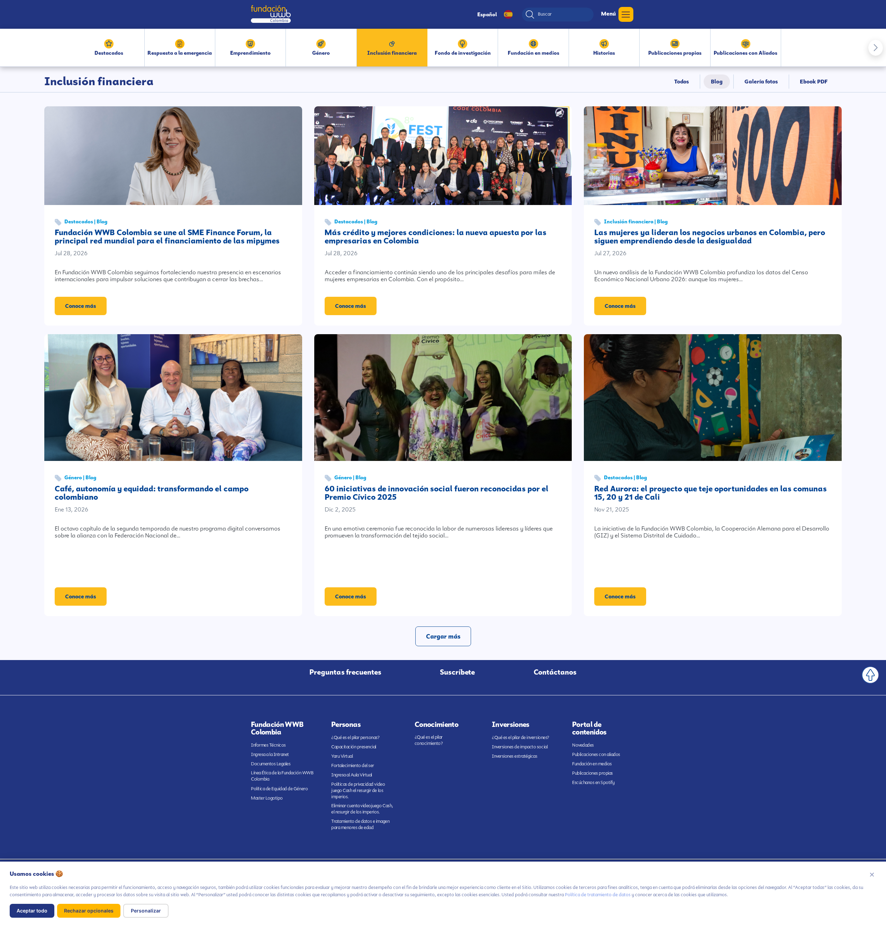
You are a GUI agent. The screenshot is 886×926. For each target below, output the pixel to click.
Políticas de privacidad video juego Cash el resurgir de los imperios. (358, 790)
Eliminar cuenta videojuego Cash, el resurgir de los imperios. (362, 808)
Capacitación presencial (353, 746)
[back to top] (870, 675)
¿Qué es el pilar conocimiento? (429, 740)
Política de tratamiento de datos (598, 894)
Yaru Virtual (342, 756)
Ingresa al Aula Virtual (351, 774)
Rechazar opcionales (89, 911)
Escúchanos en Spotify (593, 782)
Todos (681, 81)
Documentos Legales (270, 763)
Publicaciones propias (592, 773)
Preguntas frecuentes (345, 672)
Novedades (583, 745)
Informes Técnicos (268, 745)
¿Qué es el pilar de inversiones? (520, 737)
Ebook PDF (814, 81)
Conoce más (80, 306)
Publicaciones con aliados (596, 754)
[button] (876, 47)
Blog (717, 81)
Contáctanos (555, 672)
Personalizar (146, 911)
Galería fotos (761, 81)
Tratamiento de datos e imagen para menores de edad (360, 824)
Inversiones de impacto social (520, 746)
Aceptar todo (32, 911)
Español (487, 14)
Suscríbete (457, 672)
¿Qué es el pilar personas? (355, 737)
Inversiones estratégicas (514, 756)
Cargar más (443, 636)
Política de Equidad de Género (279, 788)
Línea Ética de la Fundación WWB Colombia (282, 776)
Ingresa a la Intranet (270, 754)
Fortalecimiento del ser (352, 765)
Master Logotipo (267, 798)
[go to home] (271, 14)
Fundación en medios (592, 763)
